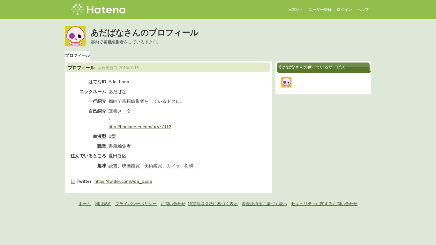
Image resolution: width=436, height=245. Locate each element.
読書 (113, 165)
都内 (113, 101)
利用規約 (103, 203)
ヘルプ (363, 9)
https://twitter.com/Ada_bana (123, 181)
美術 (148, 165)
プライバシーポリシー (136, 203)
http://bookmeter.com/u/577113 (140, 126)
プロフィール (77, 55)
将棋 (188, 165)
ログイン (344, 9)
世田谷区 (117, 155)
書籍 (126, 101)
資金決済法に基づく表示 (264, 203)
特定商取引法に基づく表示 (213, 203)
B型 (112, 136)
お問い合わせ (173, 203)
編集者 (137, 101)
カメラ (173, 165)
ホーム (85, 203)
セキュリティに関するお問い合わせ (324, 203)
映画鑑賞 (131, 165)
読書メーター (122, 111)
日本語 (294, 9)
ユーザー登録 (320, 9)
